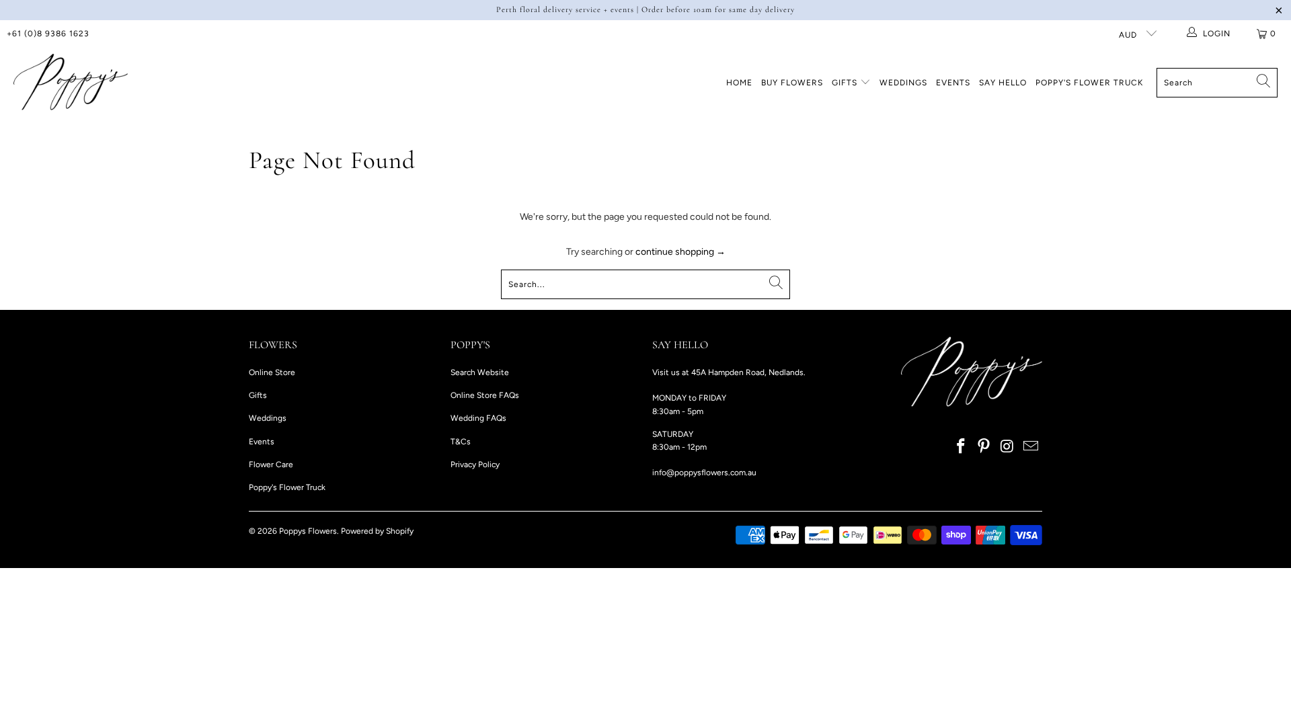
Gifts (846, 82)
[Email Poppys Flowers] (1031, 447)
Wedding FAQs (478, 418)
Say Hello (1003, 82)
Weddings (903, 82)
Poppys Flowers (308, 531)
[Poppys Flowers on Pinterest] (984, 447)
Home (739, 82)
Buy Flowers (792, 82)
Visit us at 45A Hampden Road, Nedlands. (729, 372)
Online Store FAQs (485, 395)
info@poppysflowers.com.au (704, 472)
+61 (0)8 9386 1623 (48, 33)
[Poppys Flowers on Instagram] (1008, 447)
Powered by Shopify (377, 531)
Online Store (272, 372)
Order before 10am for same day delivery (718, 9)
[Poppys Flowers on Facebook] (961, 447)
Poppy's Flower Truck (1089, 82)
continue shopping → (680, 251)
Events (953, 82)
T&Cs (461, 441)
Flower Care (271, 464)
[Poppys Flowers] (70, 83)
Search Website (480, 372)
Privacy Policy (475, 464)
